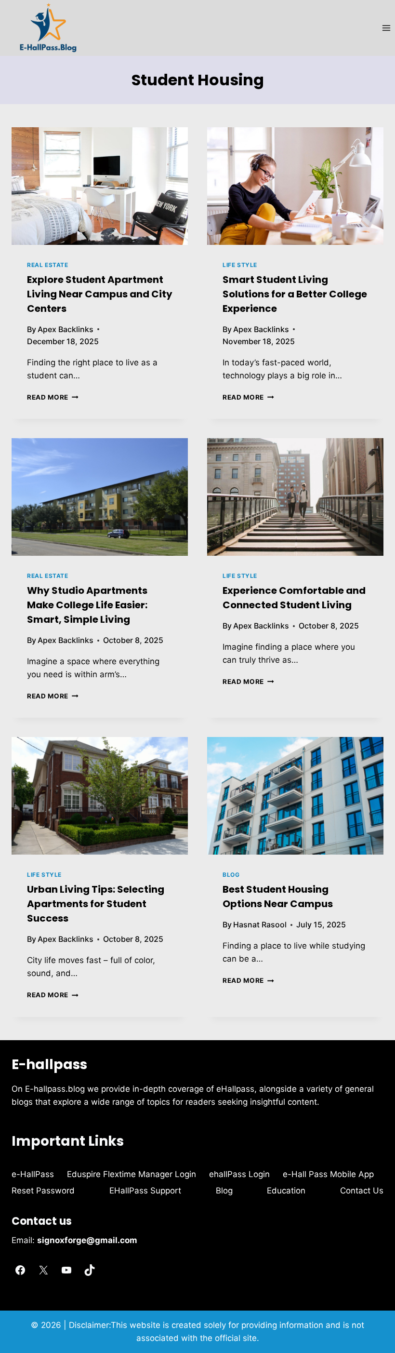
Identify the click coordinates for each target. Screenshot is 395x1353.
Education (286, 1190)
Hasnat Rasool (260, 924)
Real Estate (47, 264)
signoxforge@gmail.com (87, 1240)
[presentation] (100, 186)
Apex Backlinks (65, 329)
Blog (231, 874)
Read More (53, 397)
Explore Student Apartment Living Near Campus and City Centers (99, 294)
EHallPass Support (145, 1190)
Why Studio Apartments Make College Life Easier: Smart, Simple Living (87, 605)
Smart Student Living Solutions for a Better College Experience (295, 294)
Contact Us (361, 1190)
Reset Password (43, 1190)
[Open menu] (386, 27)
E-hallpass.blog (56, 1089)
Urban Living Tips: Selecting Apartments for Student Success (95, 904)
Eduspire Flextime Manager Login (131, 1174)
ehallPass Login (239, 1174)
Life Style (240, 264)
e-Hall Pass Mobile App (328, 1174)
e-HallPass (33, 1174)
